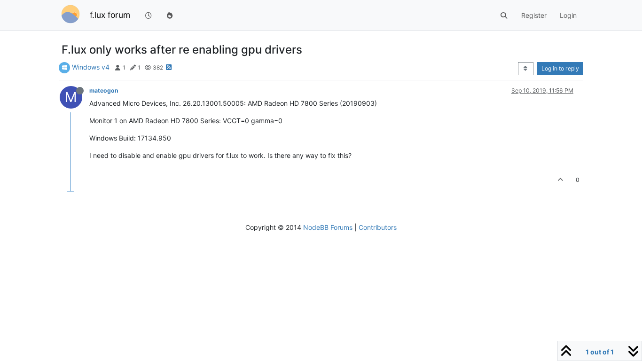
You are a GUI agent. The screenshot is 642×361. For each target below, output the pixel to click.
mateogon (103, 90)
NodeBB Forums (327, 227)
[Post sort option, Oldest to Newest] (525, 68)
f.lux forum (110, 15)
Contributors (378, 227)
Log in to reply (560, 68)
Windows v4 (91, 67)
